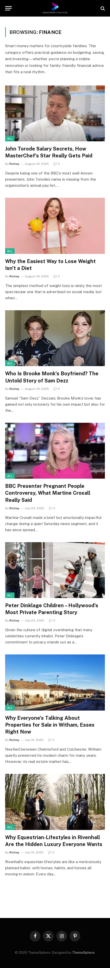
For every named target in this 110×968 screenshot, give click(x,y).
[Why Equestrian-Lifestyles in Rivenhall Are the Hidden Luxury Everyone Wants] (55, 802)
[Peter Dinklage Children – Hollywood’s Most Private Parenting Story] (55, 570)
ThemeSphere (83, 952)
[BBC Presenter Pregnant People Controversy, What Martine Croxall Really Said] (55, 451)
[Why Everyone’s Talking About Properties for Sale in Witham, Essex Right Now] (55, 682)
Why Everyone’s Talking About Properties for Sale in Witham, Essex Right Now (50, 725)
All (10, 138)
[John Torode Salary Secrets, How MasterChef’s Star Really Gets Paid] (55, 113)
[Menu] (8, 8)
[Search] (102, 8)
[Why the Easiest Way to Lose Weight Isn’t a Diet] (55, 226)
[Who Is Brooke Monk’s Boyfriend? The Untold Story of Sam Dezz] (55, 338)
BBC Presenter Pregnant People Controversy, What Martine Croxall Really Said (47, 493)
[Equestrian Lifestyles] (55, 8)
